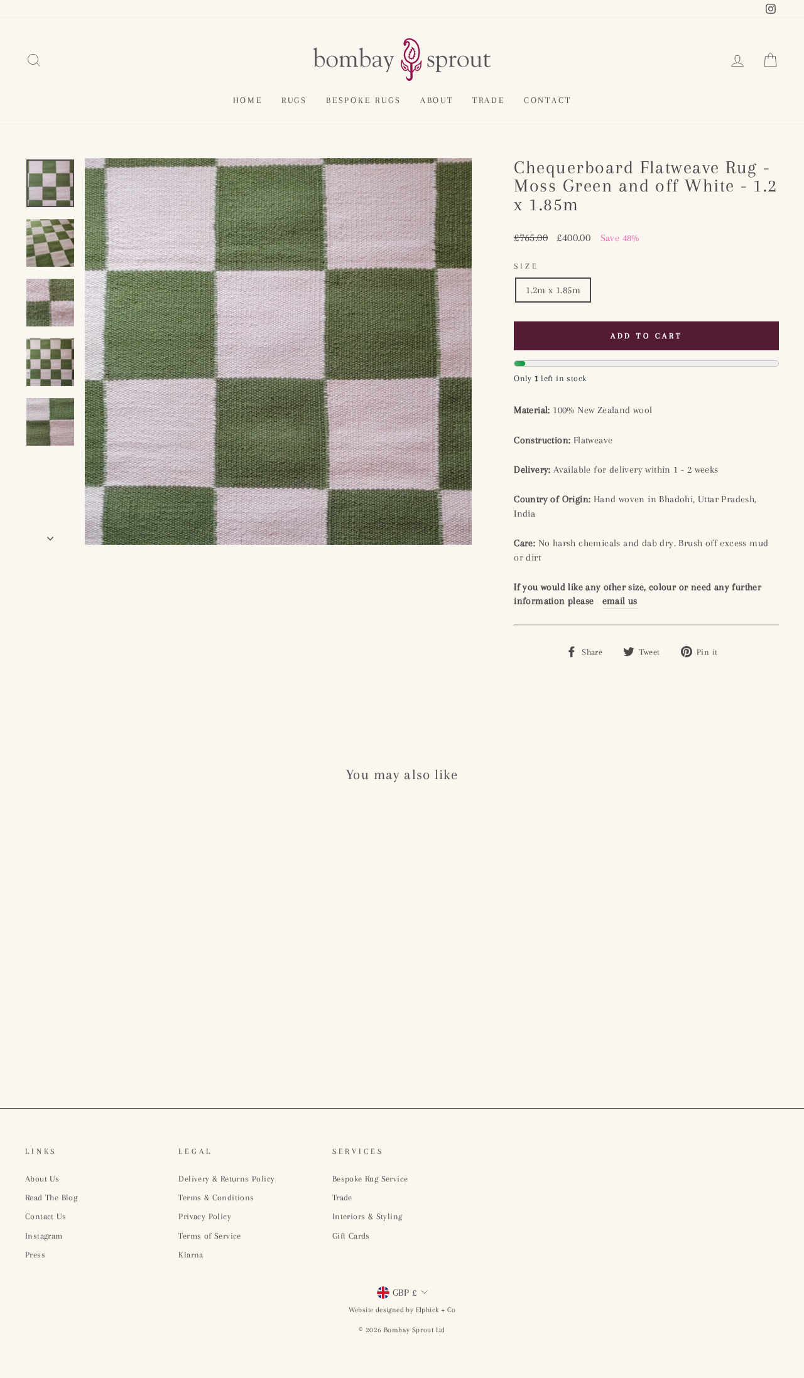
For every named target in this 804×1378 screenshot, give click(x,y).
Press (35, 1254)
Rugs (294, 100)
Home (248, 100)
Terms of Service (209, 1236)
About (437, 100)
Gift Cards (351, 1236)
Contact (548, 100)
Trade (488, 100)
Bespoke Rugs (363, 100)
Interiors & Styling (367, 1216)
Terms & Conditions (216, 1197)
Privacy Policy (204, 1216)
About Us (42, 1178)
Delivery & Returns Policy (226, 1178)
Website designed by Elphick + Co (402, 1310)
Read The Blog (51, 1197)
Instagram (44, 1236)
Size (526, 266)
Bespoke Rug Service (370, 1178)
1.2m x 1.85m (553, 290)
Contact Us (45, 1216)
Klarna (190, 1254)
